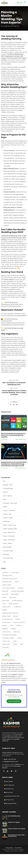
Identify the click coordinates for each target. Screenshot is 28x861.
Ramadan (18, 625)
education (5, 594)
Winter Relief (6, 554)
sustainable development (9, 634)
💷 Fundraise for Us (8, 788)
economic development (17, 591)
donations (5, 591)
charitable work (7, 581)
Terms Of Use (18, 847)
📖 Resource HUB (8, 792)
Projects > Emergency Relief (10, 528)
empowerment (15, 594)
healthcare (13, 597)
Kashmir (4, 609)
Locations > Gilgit (7, 514)
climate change (6, 584)
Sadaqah (13, 628)
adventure (5, 572)
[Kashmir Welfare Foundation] (4, 3)
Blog (4, 481)
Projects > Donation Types (9, 525)
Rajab (11, 625)
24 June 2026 (4, 468)
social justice (6, 631)
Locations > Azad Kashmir (9, 510)
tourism (19, 638)
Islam (3, 603)
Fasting (4, 597)
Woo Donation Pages (8, 558)
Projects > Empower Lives (9, 532)
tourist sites (6, 641)
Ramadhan (5, 628)
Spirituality (17, 631)
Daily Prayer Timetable (8, 588)
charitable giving (7, 575)
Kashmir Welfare (8, 279)
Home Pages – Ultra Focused (10, 503)
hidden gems (5, 600)
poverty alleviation (19, 622)
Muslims (16, 616)
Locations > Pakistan (8, 517)
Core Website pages (8, 488)
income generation (17, 600)
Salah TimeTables (7, 547)
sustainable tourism (8, 638)
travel (15, 641)
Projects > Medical (7, 543)
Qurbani (4, 625)
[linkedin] (7, 771)
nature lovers (6, 622)
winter (15, 644)
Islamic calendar (13, 603)
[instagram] (15, 771)
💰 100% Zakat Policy (9, 785)
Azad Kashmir (15, 572)
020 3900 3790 (12, 759)
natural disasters (7, 619)
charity (17, 581)
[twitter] (11, 771)
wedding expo (6, 644)
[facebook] (3, 771)
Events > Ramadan (7, 495)
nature (18, 619)
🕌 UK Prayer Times (9, 799)
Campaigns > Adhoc (8, 484)
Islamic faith (17, 606)
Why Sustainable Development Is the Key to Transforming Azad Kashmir (13, 435)
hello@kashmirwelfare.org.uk (11, 761)
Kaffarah (5, 506)
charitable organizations (9, 578)
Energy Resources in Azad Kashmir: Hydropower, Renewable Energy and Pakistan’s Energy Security (14, 464)
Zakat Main (5, 647)
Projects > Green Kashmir (9, 539)
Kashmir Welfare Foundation (11, 26)
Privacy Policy (9, 847)
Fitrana (4, 499)
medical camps (6, 616)
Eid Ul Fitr (5, 492)
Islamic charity (6, 606)
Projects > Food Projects (9, 536)
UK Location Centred (8, 550)
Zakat (4, 561)
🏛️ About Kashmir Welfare (10, 803)
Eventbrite (23, 315)
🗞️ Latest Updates (8, 781)
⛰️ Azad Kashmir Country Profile (11, 796)
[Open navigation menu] (25, 2)
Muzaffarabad (6, 521)
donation (20, 588)
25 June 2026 (4, 439)
